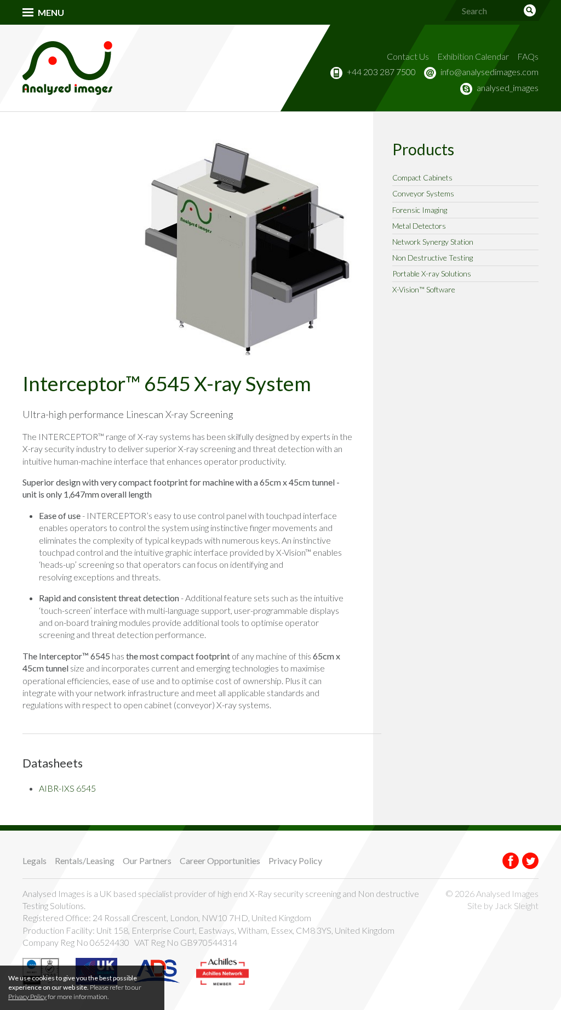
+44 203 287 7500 (381, 71)
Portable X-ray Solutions (431, 273)
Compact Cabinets (422, 177)
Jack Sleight (517, 905)
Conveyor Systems (423, 193)
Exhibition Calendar (473, 56)
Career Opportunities (220, 860)
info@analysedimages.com (489, 71)
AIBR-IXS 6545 (67, 788)
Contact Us (408, 56)
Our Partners (147, 860)
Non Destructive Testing (432, 257)
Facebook (510, 861)
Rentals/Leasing (85, 860)
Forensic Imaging (419, 210)
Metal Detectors (419, 225)
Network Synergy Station (432, 241)
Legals (34, 860)
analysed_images (508, 87)
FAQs (528, 56)
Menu (51, 12)
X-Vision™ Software (423, 289)
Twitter (530, 861)
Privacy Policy (295, 860)
